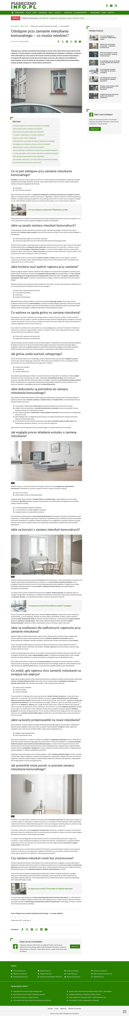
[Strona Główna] (12, 13)
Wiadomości (19, 12)
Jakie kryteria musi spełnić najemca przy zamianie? (28, 132)
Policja (28, 12)
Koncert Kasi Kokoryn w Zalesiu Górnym (25, 997)
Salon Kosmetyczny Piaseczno (102, 974)
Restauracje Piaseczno (73, 977)
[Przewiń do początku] (124, 1011)
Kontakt (50, 1008)
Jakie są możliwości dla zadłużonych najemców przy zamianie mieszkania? (35, 150)
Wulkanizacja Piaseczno (20, 977)
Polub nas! (75, 946)
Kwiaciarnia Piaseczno (100, 971)
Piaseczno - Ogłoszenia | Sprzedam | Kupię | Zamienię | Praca (63, 18)
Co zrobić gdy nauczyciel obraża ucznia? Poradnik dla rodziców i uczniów (110, 62)
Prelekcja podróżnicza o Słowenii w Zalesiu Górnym (85, 994)
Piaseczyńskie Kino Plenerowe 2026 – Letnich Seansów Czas (87, 997)
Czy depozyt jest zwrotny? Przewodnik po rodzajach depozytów (50, 889)
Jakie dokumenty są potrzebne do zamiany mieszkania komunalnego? (34, 141)
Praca (51, 12)
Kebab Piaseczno (98, 977)
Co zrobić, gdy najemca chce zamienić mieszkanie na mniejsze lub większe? (35, 153)
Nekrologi (68, 12)
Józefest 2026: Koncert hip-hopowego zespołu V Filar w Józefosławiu (90, 991)
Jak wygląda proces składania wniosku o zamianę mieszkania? (31, 144)
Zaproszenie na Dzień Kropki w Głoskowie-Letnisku (29, 994)
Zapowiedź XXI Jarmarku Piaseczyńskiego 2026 (27, 991)
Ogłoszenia (43, 12)
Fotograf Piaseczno (46, 974)
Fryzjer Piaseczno (72, 974)
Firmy (35, 12)
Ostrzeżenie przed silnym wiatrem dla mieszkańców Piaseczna (32, 1000)
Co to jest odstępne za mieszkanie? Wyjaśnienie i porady (48, 210)
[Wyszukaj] (116, 5)
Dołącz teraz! (95, 129)
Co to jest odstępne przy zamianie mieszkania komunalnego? (31, 125)
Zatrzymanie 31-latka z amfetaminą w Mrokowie (84, 1000)
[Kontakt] (111, 6)
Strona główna (15, 26)
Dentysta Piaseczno (19, 971)
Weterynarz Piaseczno (20, 974)
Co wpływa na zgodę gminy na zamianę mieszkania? (28, 135)
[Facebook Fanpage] (106, 6)
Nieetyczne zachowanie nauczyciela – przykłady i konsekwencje (107, 46)
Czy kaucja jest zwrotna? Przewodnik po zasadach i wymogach (50, 606)
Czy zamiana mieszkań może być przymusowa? (27, 162)
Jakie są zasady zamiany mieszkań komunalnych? (27, 129)
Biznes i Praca (24, 26)
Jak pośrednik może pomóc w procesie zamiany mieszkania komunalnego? (35, 159)
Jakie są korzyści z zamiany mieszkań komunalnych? (28, 147)
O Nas (56, 1008)
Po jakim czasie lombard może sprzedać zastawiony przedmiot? (109, 87)
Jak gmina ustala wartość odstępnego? (24, 138)
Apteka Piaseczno (45, 971)
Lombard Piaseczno (73, 971)
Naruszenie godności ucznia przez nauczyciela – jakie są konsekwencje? (108, 54)
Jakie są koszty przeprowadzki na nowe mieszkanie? (28, 156)
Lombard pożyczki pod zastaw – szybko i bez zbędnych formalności (110, 96)
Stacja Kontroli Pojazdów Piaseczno (51, 977)
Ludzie (103, 12)
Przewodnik (95, 12)
